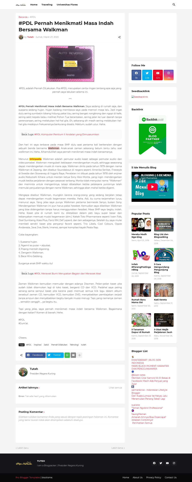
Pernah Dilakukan (59, 345)
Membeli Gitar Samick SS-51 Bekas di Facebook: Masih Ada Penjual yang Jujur (151, 381)
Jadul (46, 345)
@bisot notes (138, 375)
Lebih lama (117, 448)
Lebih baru (22, 448)
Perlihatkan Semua (142, 423)
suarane (136, 405)
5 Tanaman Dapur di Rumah (141, 331)
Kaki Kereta (160, 299)
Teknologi (74, 345)
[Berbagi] (119, 37)
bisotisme (46, 477)
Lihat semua (115, 388)
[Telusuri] (174, 4)
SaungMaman (139, 414)
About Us (137, 477)
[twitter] (160, 463)
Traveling (47, 4)
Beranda (23, 17)
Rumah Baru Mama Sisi (139, 301)
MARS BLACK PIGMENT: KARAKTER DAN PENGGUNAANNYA (150, 367)
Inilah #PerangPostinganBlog (141, 267)
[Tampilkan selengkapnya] (79, 355)
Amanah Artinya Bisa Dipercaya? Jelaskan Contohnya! (149, 418)
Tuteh (34, 369)
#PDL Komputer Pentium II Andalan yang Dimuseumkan (66, 134)
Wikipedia (35, 159)
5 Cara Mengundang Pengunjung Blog (161, 268)
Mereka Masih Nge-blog (139, 235)
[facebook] (154, 463)
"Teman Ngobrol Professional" (147, 408)
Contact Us (171, 477)
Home (33, 4)
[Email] (73, 355)
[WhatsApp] (67, 355)
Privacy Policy (153, 477)
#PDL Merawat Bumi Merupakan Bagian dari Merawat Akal (67, 273)
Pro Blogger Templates (28, 477)
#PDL (33, 17)
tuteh (83, 345)
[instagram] (174, 463)
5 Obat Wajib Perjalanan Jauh (163, 331)
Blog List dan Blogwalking (161, 235)
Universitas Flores (67, 4)
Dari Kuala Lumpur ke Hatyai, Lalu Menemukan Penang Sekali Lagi (149, 397)
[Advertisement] (154, 35)
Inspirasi (37, 345)
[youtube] (167, 463)
